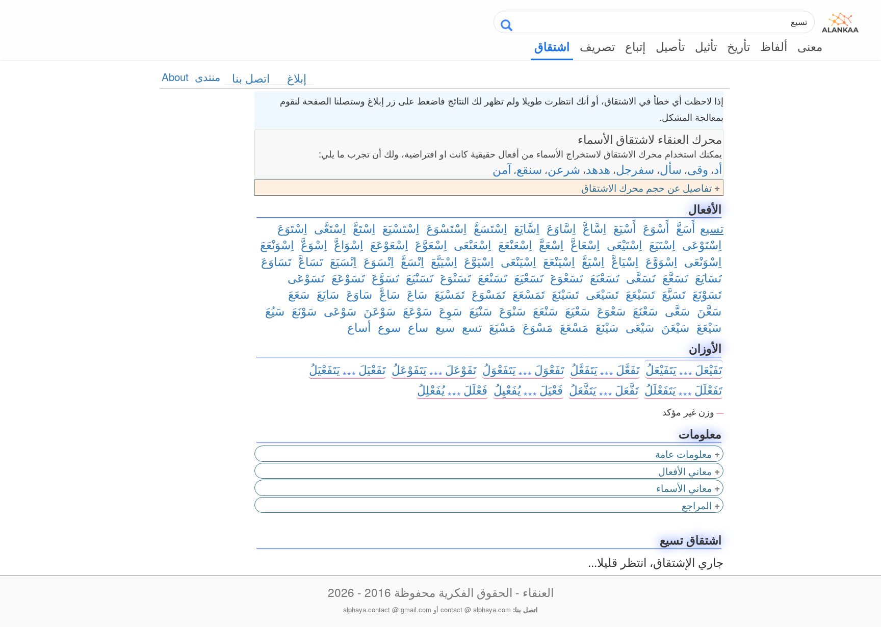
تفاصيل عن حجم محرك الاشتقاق (646, 187)
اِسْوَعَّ (314, 244)
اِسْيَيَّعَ (444, 261)
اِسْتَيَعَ (662, 244)
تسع (472, 327)
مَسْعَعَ (574, 327)
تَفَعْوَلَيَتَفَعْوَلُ (523, 369)
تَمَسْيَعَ (449, 293)
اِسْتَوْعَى (701, 244)
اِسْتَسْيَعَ (400, 228)
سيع (445, 327)
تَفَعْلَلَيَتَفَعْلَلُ (683, 389)
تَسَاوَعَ (276, 261)
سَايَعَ (328, 293)
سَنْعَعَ (545, 310)
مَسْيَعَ (502, 327)
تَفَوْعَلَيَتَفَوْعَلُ (434, 369)
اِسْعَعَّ (551, 244)
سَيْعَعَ (708, 327)
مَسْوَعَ (538, 327)
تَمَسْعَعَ (528, 293)
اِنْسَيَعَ (343, 261)
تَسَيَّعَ (673, 293)
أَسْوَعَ (656, 228)
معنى (809, 46)
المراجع (697, 505)
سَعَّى (677, 310)
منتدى (207, 76)
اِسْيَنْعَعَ (559, 261)
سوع (389, 327)
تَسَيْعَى (602, 293)
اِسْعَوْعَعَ (389, 244)
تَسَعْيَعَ (528, 277)
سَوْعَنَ (380, 310)
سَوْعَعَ (417, 310)
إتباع (635, 46)
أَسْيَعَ (624, 228)
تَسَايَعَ (708, 277)
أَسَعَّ (685, 228)
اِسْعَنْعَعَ (515, 244)
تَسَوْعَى (306, 277)
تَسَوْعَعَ (348, 277)
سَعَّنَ (709, 310)
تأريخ (738, 46)
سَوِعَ (450, 310)
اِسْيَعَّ (593, 261)
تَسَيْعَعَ (640, 293)
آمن (502, 169)
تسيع (711, 228)
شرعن (564, 169)
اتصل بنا (251, 78)
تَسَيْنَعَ (565, 293)
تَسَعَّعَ (675, 277)
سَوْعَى (340, 310)
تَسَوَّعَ (385, 277)
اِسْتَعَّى (330, 228)
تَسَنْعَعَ (492, 277)
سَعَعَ (298, 293)
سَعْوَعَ (611, 310)
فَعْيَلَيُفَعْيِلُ (528, 389)
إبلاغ (296, 78)
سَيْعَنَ (675, 327)
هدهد (598, 169)
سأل (671, 169)
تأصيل (670, 46)
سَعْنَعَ (645, 310)
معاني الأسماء (684, 487)
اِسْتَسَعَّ (490, 228)
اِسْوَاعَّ (348, 244)
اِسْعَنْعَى (472, 244)
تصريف (597, 46)
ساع (418, 327)
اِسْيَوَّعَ (479, 261)
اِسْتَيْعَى (624, 244)
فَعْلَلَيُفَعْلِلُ (452, 389)
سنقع (529, 169)
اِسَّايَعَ (526, 228)
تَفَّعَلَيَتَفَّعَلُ (603, 389)
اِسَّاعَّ (594, 228)
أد (718, 169)
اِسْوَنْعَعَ (277, 244)
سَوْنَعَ (304, 310)
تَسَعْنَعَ (604, 277)
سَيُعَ (274, 310)
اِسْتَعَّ (364, 228)
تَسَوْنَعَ (706, 293)
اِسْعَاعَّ (585, 244)
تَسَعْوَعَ (566, 277)
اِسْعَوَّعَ (431, 244)
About (175, 76)
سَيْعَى (640, 327)
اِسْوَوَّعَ (661, 261)
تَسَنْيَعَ (419, 277)
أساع (359, 327)
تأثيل (706, 46)
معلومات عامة (683, 453)
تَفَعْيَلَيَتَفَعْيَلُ (347, 369)
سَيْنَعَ (606, 327)
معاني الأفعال (685, 471)
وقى (697, 169)
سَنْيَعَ (480, 310)
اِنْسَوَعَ (379, 261)
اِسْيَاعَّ (624, 261)
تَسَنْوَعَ (455, 277)
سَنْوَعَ (512, 310)
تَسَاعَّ (310, 261)
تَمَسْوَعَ (488, 293)
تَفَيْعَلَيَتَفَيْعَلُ (683, 369)
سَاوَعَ (359, 293)
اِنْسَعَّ (412, 261)
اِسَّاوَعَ (561, 228)
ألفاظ (773, 46)
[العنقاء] (840, 20)
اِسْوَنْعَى (702, 261)
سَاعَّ (389, 293)
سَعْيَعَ (577, 310)
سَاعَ (417, 293)
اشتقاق (551, 46)
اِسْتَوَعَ (292, 228)
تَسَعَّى (640, 277)
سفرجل (635, 169)
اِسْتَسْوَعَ (446, 228)
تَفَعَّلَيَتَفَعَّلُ (604, 369)
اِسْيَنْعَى (518, 261)
